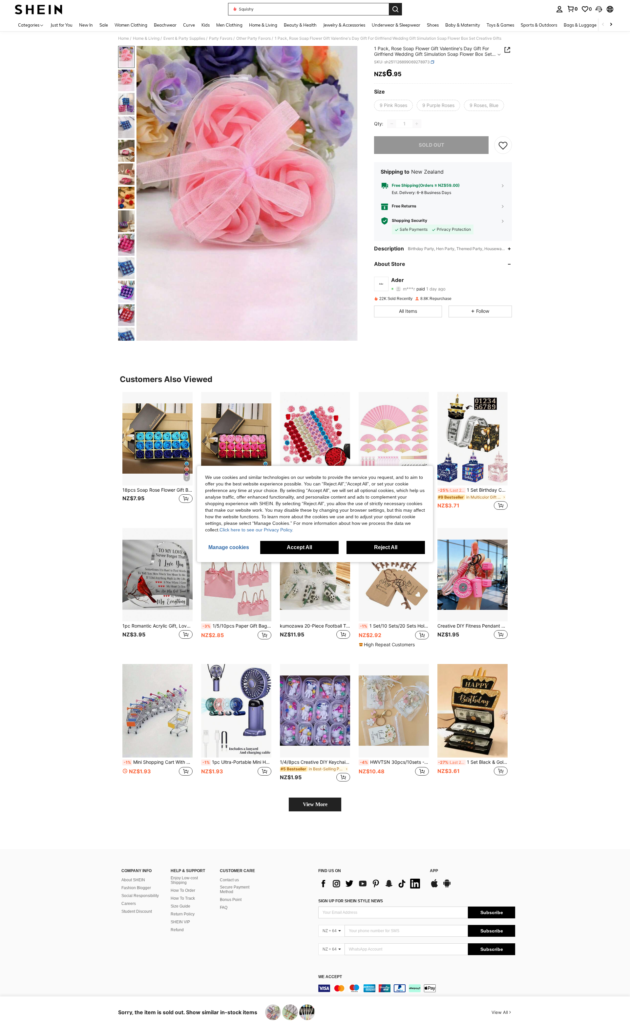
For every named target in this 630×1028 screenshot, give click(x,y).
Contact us (229, 880)
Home (123, 38)
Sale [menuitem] (103, 25)
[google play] (447, 886)
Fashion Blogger (136, 888)
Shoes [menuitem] (433, 25)
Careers (128, 903)
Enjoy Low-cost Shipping (184, 880)
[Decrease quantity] (392, 124)
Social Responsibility (140, 895)
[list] (370, 884)
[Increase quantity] (416, 124)
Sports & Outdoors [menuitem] (539, 25)
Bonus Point (231, 899)
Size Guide (180, 906)
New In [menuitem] (86, 25)
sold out (431, 145)
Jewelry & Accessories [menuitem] (344, 25)
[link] (572, 9)
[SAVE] (503, 145)
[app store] (434, 886)
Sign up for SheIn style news (350, 901)
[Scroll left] (603, 24)
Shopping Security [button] (409, 221)
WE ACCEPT (330, 977)
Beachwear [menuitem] (165, 25)
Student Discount (136, 911)
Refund (177, 930)
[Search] (395, 9)
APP (434, 871)
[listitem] (157, 454)
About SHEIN (133, 880)
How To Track (183, 898)
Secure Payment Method (234, 889)
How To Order (183, 890)
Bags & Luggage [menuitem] (580, 25)
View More (315, 804)
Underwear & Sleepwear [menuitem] (396, 25)
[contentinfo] (416, 988)
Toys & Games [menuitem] (500, 25)
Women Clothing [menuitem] (131, 25)
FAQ (223, 907)
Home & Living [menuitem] (263, 25)
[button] (599, 9)
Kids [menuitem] (205, 25)
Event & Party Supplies (184, 38)
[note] (388, 644)
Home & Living (146, 38)
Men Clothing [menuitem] (229, 25)
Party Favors (220, 38)
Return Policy (183, 914)
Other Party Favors (253, 38)
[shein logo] (38, 9)
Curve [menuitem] (189, 25)
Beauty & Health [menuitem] (300, 25)
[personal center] (559, 9)
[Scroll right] (611, 24)
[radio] (393, 105)
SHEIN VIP (180, 922)
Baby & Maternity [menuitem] (462, 25)
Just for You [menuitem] (62, 25)
